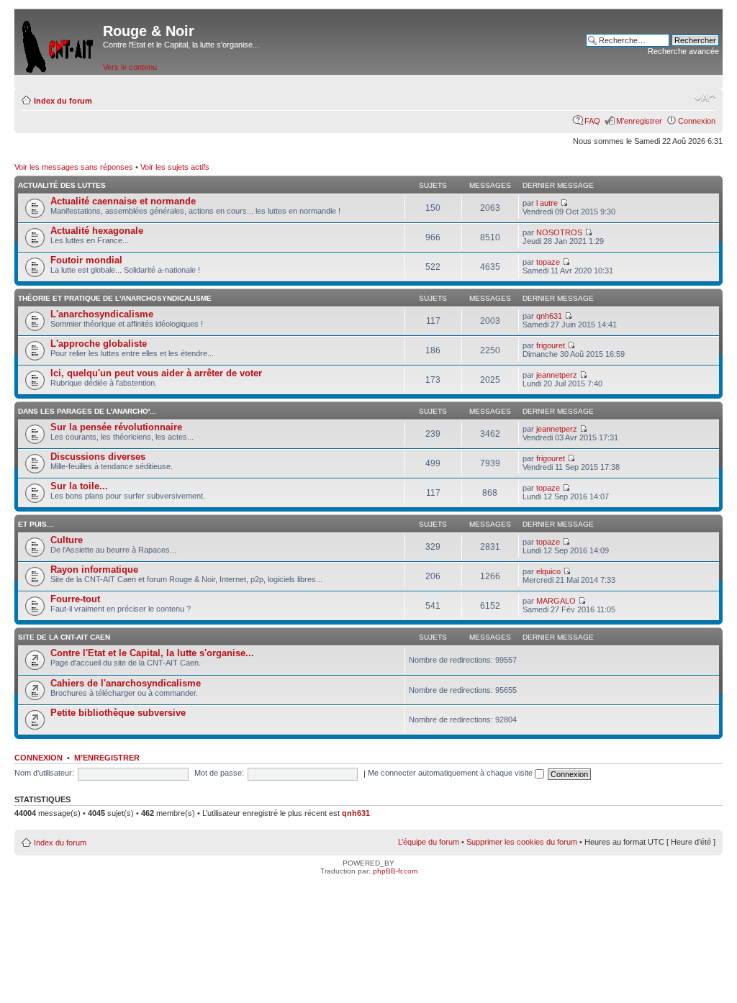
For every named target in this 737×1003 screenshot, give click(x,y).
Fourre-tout (75, 599)
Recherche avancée (683, 51)
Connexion (696, 121)
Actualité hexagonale (96, 230)
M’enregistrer (639, 121)
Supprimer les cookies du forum (521, 842)
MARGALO (556, 600)
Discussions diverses (97, 456)
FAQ (592, 121)
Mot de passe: (219, 772)
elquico (548, 571)
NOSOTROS (559, 232)
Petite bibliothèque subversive (118, 712)
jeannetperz (556, 375)
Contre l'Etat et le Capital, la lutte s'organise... (152, 653)
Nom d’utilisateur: (44, 772)
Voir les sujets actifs (174, 167)
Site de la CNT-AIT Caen (64, 637)
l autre (547, 203)
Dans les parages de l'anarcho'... (87, 411)
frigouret (550, 345)
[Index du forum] (58, 43)
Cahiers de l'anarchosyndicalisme (125, 683)
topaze (548, 262)
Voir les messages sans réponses (73, 167)
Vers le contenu (130, 67)
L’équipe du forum (428, 842)
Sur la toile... (79, 486)
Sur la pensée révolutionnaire (116, 427)
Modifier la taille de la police (705, 97)
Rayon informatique (94, 569)
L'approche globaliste (98, 343)
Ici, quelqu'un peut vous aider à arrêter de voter (156, 373)
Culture (66, 540)
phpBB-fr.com (395, 871)
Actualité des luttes (62, 185)
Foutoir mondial (86, 260)
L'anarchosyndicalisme (101, 314)
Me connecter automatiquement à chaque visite (451, 772)
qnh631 (549, 316)
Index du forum (63, 100)
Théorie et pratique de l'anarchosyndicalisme (115, 298)
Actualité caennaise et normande (123, 201)
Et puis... (35, 524)
